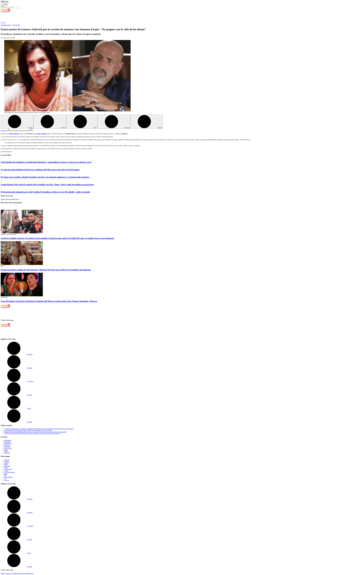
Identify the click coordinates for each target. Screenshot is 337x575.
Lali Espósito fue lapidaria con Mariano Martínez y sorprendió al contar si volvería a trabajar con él (46, 162)
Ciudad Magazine (6, 25)
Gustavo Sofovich (6, 199)
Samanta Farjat (15, 199)
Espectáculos (16, 25)
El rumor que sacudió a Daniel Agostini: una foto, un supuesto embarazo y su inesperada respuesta (45, 177)
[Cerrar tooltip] (31, 130)
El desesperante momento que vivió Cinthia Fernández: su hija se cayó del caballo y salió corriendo (45, 192)
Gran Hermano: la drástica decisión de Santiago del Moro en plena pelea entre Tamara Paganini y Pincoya (49, 301)
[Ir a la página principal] (14, 21)
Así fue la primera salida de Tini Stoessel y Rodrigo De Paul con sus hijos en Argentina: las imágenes (46, 270)
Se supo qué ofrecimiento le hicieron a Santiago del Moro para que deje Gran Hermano (40, 169)
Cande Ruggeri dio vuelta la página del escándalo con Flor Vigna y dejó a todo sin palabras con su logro (47, 184)
